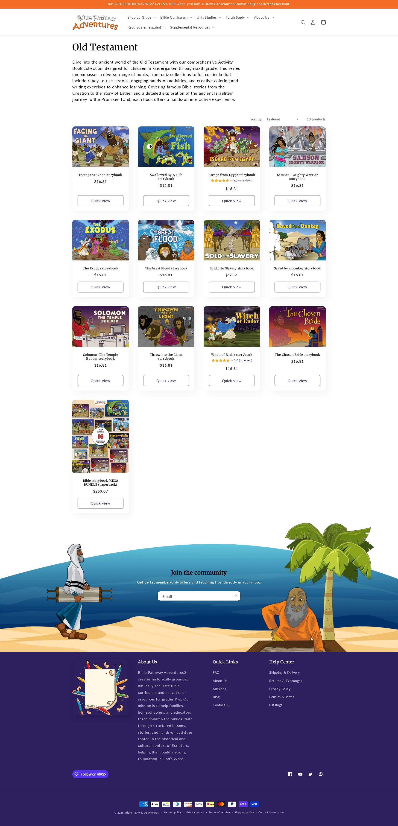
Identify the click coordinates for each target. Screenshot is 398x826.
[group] (232, 181)
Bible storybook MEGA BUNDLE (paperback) (100, 483)
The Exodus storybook (100, 268)
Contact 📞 (221, 705)
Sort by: (256, 119)
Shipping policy (244, 812)
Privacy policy (195, 812)
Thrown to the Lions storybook (166, 357)
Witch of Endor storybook (231, 355)
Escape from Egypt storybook (231, 175)
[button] (141, 17)
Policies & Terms (281, 697)
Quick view (100, 201)
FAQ (216, 672)
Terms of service (219, 812)
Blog (216, 697)
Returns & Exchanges (285, 681)
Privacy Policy (279, 689)
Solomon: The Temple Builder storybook (100, 357)
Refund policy (173, 812)
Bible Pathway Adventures (142, 812)
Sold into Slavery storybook (232, 268)
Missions (219, 689)
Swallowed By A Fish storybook (166, 177)
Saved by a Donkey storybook (297, 268)
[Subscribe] (235, 596)
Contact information (271, 812)
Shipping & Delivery (284, 672)
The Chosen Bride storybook (297, 355)
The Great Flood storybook (166, 268)
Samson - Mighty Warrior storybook (297, 177)
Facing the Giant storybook (100, 175)
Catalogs (275, 705)
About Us (220, 681)
